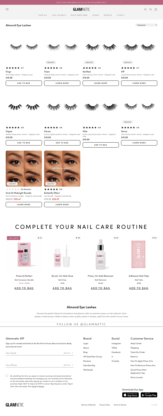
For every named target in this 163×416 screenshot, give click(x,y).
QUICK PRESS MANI (79, 15)
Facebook (116, 352)
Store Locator (137, 377)
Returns (134, 356)
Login (85, 343)
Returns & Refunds (88, 405)
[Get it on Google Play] (149, 394)
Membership (89, 365)
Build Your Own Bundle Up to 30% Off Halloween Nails (81, 2)
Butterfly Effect (52, 192)
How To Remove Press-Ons (143, 365)
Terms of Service (120, 405)
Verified (87, 71)
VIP (122, 71)
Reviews (87, 360)
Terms (34, 386)
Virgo (8, 71)
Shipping (135, 347)
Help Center (136, 343)
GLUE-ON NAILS (59, 15)
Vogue (9, 131)
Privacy (41, 386)
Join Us (67, 352)
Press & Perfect (24, 275)
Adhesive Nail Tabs (139, 275)
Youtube (115, 360)
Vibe (85, 131)
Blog (85, 352)
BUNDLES (108, 15)
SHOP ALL (42, 15)
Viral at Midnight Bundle (18, 192)
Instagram (116, 343)
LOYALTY (120, 15)
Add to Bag (23, 83)
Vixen (47, 71)
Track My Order (138, 352)
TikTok (114, 347)
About (86, 347)
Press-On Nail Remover (100, 275)
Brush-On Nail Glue (62, 275)
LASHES (95, 15)
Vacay (47, 131)
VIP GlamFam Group (92, 356)
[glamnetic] (42, 404)
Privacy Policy (104, 405)
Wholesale (88, 369)
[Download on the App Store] (130, 394)
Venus (124, 131)
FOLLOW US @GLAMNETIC (81, 324)
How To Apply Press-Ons (142, 360)
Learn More (62, 83)
